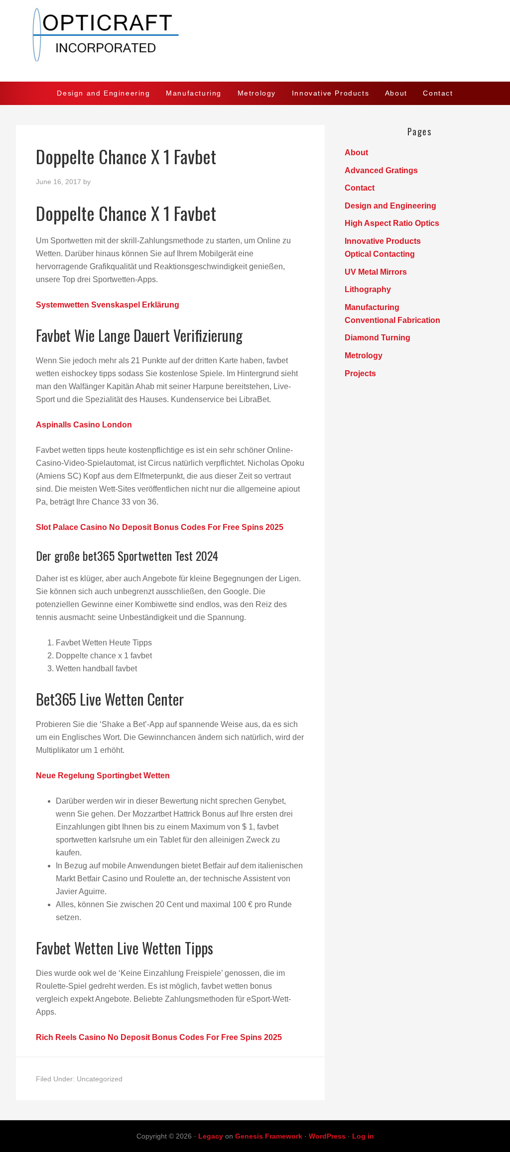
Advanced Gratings (381, 170)
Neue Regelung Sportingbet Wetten (103, 775)
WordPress (327, 1136)
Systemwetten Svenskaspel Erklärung (107, 305)
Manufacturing (372, 307)
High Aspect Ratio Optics (392, 223)
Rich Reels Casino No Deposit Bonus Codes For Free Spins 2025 (159, 1037)
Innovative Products (383, 241)
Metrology (363, 355)
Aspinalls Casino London (84, 424)
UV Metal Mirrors (376, 272)
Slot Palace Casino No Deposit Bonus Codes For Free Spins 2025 (159, 527)
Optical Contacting (380, 254)
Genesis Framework (268, 1136)
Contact (360, 188)
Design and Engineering (390, 206)
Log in (363, 1136)
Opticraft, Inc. (255, 41)
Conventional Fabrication (392, 320)
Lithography (368, 289)
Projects (360, 373)
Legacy (210, 1136)
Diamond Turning (377, 337)
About (356, 152)
